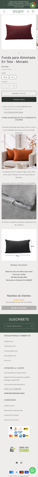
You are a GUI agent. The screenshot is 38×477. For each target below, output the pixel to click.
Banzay (15, 476)
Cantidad (4, 82)
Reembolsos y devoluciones (13, 410)
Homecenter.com (10, 346)
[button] (4, 11)
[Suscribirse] (31, 326)
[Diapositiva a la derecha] (23, 53)
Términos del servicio (11, 420)
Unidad (5, 76)
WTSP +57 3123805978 (12, 389)
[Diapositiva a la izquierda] (14, 53)
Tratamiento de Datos (11, 415)
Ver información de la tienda (13, 112)
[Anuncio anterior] (4, 4)
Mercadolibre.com (10, 356)
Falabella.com (8, 341)
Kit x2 (13, 76)
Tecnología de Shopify (23, 476)
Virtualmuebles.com (11, 351)
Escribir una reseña (19, 308)
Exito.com (7, 360)
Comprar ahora (19, 99)
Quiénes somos (9, 405)
